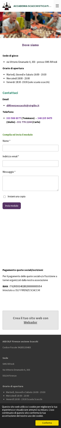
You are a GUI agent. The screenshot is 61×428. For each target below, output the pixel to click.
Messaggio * (9, 171)
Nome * (6, 140)
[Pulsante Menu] (57, 6)
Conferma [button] (47, 422)
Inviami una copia (16, 196)
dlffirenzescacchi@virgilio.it (22, 105)
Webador (30, 322)
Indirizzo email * (11, 156)
